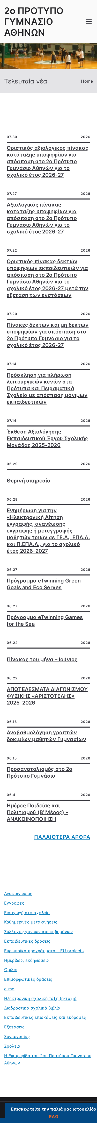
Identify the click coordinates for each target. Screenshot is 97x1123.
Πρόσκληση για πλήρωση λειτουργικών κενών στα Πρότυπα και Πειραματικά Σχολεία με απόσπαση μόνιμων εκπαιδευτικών (47, 388)
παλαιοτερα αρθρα (62, 837)
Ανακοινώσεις (18, 893)
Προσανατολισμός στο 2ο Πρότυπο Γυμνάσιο (39, 772)
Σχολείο (12, 1046)
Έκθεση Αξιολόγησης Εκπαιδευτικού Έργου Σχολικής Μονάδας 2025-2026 (47, 438)
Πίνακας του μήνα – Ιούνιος (42, 659)
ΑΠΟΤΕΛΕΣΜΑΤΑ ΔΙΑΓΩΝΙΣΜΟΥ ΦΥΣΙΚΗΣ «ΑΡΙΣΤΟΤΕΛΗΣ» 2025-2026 (47, 696)
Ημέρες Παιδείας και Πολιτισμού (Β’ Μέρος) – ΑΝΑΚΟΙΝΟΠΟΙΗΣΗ (37, 812)
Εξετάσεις (14, 1026)
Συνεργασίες (17, 1036)
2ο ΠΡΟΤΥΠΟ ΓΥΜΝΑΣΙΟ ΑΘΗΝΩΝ (34, 21)
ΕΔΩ (53, 1116)
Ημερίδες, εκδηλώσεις (26, 960)
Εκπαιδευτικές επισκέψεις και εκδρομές (45, 1017)
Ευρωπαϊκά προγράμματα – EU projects (44, 950)
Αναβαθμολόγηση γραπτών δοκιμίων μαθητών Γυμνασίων (46, 735)
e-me (9, 988)
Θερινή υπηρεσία (28, 481)
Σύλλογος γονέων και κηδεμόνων (38, 931)
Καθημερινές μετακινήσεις (30, 922)
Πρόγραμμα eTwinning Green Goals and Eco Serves (44, 584)
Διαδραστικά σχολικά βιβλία (32, 1008)
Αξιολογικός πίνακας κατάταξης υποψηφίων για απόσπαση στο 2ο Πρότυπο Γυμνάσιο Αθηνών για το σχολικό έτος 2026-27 (42, 218)
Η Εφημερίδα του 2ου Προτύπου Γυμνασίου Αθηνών (47, 1059)
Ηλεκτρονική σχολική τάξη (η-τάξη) (40, 998)
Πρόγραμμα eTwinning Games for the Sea (45, 620)
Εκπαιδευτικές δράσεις (27, 941)
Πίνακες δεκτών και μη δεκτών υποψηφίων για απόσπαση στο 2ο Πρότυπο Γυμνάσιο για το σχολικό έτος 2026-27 (47, 335)
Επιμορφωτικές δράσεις (28, 979)
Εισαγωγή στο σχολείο (27, 912)
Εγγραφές (14, 903)
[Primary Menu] (89, 21)
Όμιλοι (10, 969)
